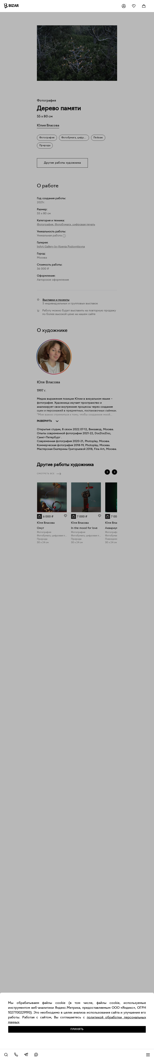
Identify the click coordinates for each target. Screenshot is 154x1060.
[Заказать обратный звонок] (16, 1054)
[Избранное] (134, 6)
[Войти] (124, 6)
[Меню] (148, 1055)
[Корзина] (144, 6)
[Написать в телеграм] (26, 1054)
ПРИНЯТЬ (77, 1029)
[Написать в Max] (36, 1054)
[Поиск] (6, 1054)
